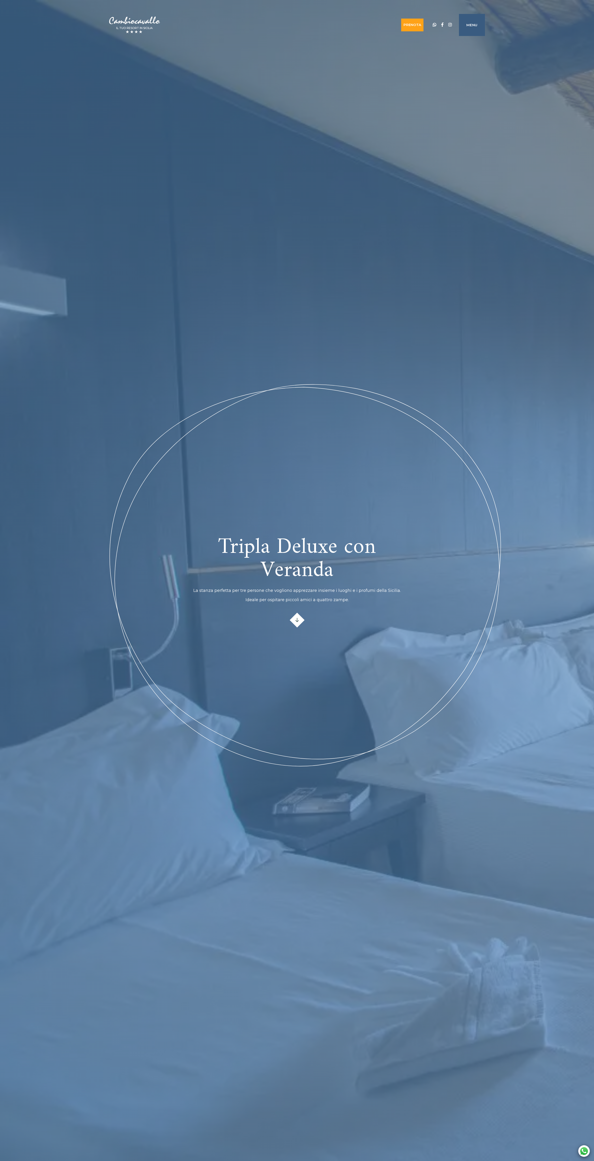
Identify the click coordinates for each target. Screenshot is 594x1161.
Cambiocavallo (134, 21)
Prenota (412, 25)
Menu (472, 25)
